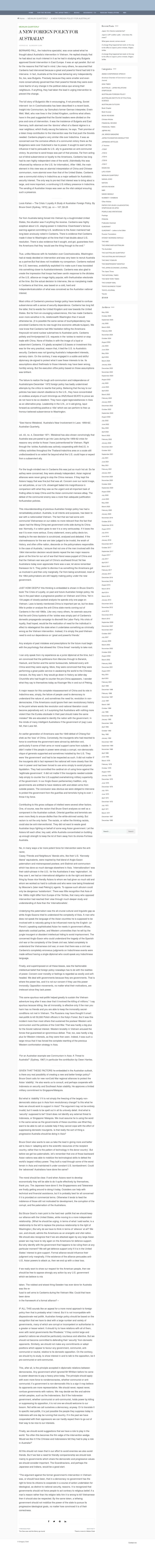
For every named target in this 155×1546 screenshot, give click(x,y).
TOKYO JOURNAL (108, 290)
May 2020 (105, 503)
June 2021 (105, 462)
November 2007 (107, 630)
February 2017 (107, 570)
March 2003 (106, 645)
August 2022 (106, 417)
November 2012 (107, 607)
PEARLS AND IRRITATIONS (112, 211)
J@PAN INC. (106, 130)
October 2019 (106, 521)
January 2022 (106, 443)
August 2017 (106, 555)
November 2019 (107, 517)
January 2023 (106, 402)
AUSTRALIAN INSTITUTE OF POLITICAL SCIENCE (116, 99)
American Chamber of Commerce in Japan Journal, (116, 79)
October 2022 (106, 409)
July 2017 (105, 559)
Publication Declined (109, 223)
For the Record (44, 13)
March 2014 (106, 596)
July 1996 (105, 712)
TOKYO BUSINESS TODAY (111, 286)
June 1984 (105, 757)
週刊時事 (105, 297)
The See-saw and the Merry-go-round (32, 1531)
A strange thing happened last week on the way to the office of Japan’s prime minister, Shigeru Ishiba (118, 47)
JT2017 (104, 164)
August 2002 (106, 656)
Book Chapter (106, 108)
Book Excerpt (106, 112)
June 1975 (105, 783)
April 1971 (105, 809)
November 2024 (107, 334)
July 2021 (105, 458)
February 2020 (107, 510)
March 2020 (106, 506)
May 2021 (105, 465)
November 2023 (107, 372)
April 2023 (105, 390)
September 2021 (107, 454)
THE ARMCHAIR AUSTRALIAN (113, 245)
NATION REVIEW (108, 186)
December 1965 (107, 820)
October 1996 (106, 708)
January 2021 (106, 473)
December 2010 (107, 615)
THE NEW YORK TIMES (110, 279)
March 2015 (106, 589)
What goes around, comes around (113, 41)
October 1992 (106, 730)
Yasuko (104, 294)
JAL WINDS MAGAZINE (110, 134)
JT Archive (105, 145)
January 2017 (106, 574)
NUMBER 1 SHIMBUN (110, 198)
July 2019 (105, 532)
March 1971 (106, 813)
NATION (105, 183)
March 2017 (106, 566)
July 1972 (105, 805)
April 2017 (105, 562)
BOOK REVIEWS (108, 115)
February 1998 (107, 693)
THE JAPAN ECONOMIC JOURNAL (115, 268)
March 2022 (106, 435)
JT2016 (104, 160)
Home (31, 13)
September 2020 (107, 488)
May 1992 (105, 734)
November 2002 (107, 648)
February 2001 (107, 682)
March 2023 (106, 394)
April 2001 (105, 678)
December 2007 (107, 626)
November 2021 (107, 447)
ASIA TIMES (106, 84)
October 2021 (106, 450)
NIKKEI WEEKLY (108, 194)
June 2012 (105, 611)
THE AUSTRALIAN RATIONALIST (114, 256)
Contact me (133, 1542)
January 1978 (106, 775)
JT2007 (104, 149)
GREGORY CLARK (36, 45)
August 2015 (106, 585)
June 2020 (105, 499)
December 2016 (107, 577)
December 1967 (107, 816)
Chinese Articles (107, 119)
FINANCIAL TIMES (108, 127)
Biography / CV (90, 13)
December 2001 (107, 667)
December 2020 (107, 476)
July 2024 (105, 346)
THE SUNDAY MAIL (109, 283)
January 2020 (106, 514)
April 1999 (105, 686)
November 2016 (107, 581)
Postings (105, 215)
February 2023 (107, 398)
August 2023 (106, 379)
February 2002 (107, 663)
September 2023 (107, 376)
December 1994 (107, 723)
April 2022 (105, 432)
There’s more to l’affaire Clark (85, 1531)
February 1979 (107, 764)
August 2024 (106, 342)
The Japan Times (61, 13)
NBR (124, 13)
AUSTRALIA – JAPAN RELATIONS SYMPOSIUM (114, 89)
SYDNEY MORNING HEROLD (112, 238)
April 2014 (105, 592)
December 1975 (107, 779)
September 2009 (107, 622)
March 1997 (106, 704)
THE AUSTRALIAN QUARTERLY (113, 253)
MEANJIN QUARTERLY (29, 26)
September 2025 (107, 320)
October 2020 (106, 484)
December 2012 (107, 603)
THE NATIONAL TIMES (110, 275)
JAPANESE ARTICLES (110, 142)
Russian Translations (109, 13)
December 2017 (107, 544)
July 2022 (105, 420)
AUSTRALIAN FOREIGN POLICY (113, 94)
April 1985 (105, 753)
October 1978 (106, 768)
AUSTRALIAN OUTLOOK (111, 104)
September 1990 (107, 745)
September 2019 (107, 525)
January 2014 (106, 600)
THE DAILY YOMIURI (109, 260)
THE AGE (105, 241)
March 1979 (106, 760)
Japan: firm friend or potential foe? (113, 31)
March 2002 (106, 659)
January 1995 (106, 719)
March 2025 (106, 327)
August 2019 (106, 529)
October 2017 (106, 547)
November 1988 (107, 749)
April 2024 (105, 357)
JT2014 (104, 157)
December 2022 (107, 405)
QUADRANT (106, 226)
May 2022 (105, 428)
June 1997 (105, 701)
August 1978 (106, 772)
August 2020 (106, 491)
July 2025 (105, 323)
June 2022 (105, 424)
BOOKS (76, 13)
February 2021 (107, 469)
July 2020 (105, 495)
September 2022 (107, 413)
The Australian (107, 249)
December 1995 (107, 716)
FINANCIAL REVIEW (109, 123)
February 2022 (107, 439)
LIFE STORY (106, 171)
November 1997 (107, 697)
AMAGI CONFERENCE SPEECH (113, 74)
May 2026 (105, 312)
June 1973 (105, 794)
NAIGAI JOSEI (107, 179)
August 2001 (106, 671)
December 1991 (107, 742)
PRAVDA (105, 219)
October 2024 (106, 338)
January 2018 (106, 540)
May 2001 (105, 674)
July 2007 (105, 637)
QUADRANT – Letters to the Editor (114, 230)
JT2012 (104, 153)
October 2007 (106, 633)
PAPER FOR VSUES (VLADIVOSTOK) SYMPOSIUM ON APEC (115, 206)
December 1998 (107, 689)
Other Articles (106, 201)
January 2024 (106, 364)
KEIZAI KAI (106, 168)
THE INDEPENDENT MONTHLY (113, 264)
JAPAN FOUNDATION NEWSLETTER (115, 138)
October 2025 (106, 316)
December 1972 (107, 801)
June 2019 (105, 536)
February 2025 (107, 331)
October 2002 (106, 652)
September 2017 (107, 551)
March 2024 (106, 361)
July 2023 (105, 383)
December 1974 (107, 786)
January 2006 (106, 641)
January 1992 (106, 738)
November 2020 (107, 480)
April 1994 (105, 727)
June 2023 (105, 387)
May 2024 (105, 353)
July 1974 (105, 790)
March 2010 (106, 618)
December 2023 (107, 368)
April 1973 (105, 798)
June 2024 (105, 349)
